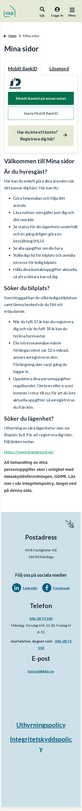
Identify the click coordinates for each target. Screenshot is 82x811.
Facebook (61, 588)
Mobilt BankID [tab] (22, 68)
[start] (9, 11)
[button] (42, 10)
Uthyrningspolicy (41, 725)
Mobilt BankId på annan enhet (41, 98)
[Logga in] (55, 14)
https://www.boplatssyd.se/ (29, 451)
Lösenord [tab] (59, 68)
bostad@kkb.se (41, 671)
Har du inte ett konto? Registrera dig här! (37, 135)
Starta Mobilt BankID (41, 113)
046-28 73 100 (40, 618)
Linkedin (30, 588)
